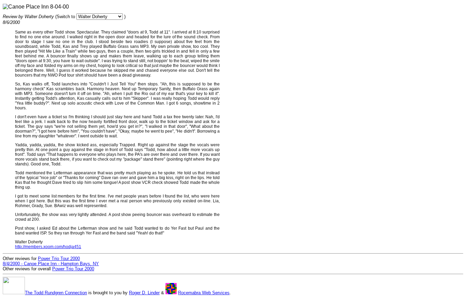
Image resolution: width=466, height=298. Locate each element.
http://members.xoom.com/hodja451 (48, 246)
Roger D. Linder (144, 292)
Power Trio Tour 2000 (73, 268)
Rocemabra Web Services (204, 292)
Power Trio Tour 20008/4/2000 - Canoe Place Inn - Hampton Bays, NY (51, 261)
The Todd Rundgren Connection (56, 292)
